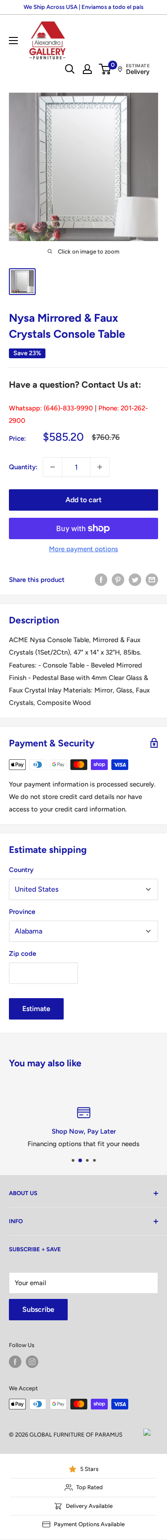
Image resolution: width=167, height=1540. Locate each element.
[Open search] (70, 69)
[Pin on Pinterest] (118, 579)
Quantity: (23, 467)
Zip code (22, 954)
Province (22, 912)
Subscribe (38, 1309)
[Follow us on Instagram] (32, 1362)
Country (21, 870)
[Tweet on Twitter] (135, 579)
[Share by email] (152, 579)
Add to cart (83, 500)
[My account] (87, 69)
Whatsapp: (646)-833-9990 (51, 408)
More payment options (83, 549)
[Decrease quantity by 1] (52, 467)
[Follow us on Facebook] (15, 1362)
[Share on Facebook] (101, 579)
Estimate (36, 1008)
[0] (105, 69)
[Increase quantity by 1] (99, 467)
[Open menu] (13, 40)
